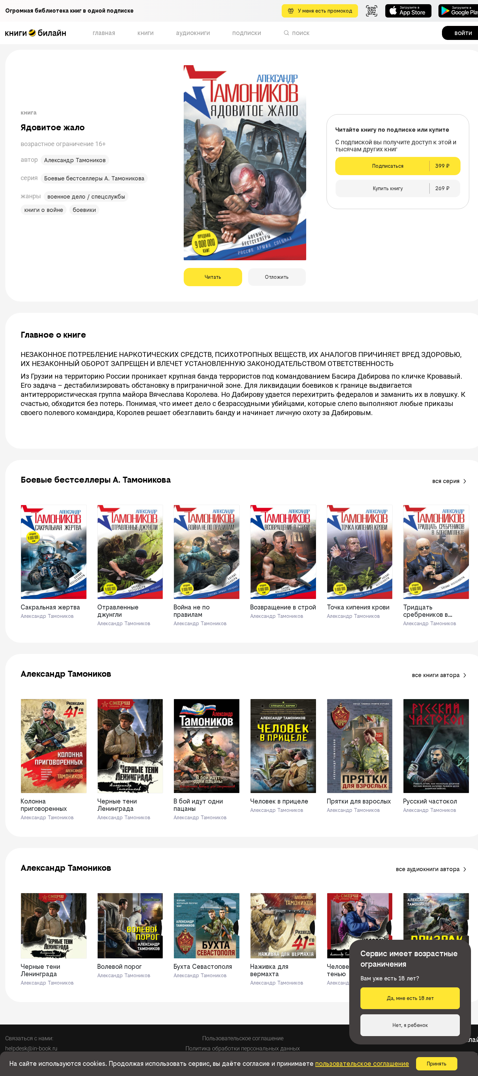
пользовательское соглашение (362, 1063)
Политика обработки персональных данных (242, 1048)
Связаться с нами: (29, 1038)
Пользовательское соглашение (242, 1038)
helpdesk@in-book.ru (31, 1048)
